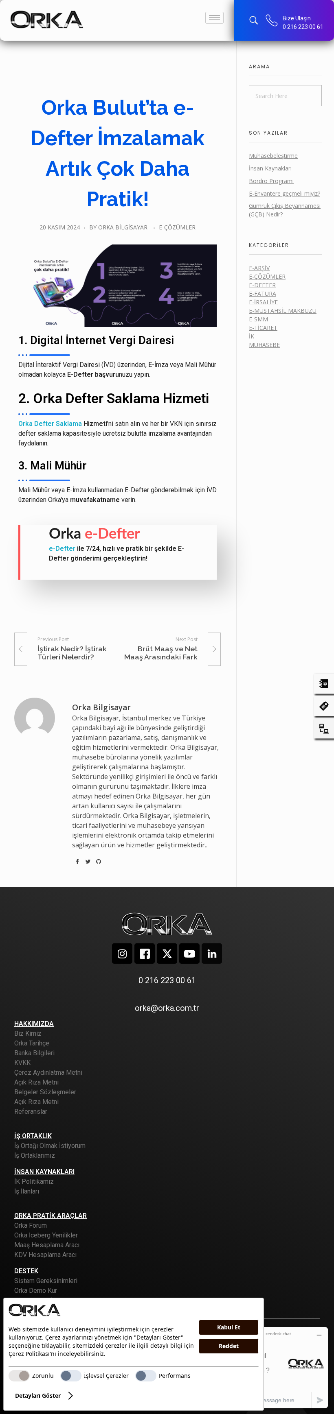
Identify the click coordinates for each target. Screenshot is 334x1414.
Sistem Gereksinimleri (45, 1281)
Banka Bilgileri (34, 1053)
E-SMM (258, 319)
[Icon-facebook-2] (144, 953)
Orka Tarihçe (31, 1043)
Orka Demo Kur (35, 1290)
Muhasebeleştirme (273, 155)
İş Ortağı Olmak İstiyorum (50, 1146)
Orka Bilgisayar (122, 227)
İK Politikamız (34, 1181)
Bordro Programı (271, 181)
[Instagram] (122, 953)
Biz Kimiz (28, 1033)
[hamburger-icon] (214, 18)
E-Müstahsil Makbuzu (282, 310)
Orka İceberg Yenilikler (46, 1235)
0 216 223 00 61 (303, 27)
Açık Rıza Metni (36, 1082)
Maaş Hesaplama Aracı (46, 1245)
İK (251, 336)
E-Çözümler (177, 227)
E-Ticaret (263, 328)
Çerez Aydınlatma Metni (48, 1072)
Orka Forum (30, 1225)
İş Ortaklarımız (34, 1155)
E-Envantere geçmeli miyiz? (284, 193)
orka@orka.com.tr (167, 1008)
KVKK (22, 1063)
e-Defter (62, 548)
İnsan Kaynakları (270, 168)
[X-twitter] (167, 953)
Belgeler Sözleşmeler (45, 1092)
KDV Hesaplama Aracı (45, 1255)
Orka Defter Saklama (50, 424)
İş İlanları (26, 1191)
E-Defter (262, 285)
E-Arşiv (259, 268)
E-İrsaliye (263, 302)
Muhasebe (264, 345)
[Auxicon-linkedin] (212, 953)
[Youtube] (189, 953)
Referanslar (30, 1111)
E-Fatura (262, 293)
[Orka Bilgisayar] (47, 19)
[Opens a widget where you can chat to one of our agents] (278, 1367)
